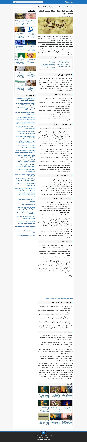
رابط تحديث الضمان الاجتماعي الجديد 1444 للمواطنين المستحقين (26, 147)
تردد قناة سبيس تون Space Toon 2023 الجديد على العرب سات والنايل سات (25, 189)
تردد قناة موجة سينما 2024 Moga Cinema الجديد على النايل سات (26, 132)
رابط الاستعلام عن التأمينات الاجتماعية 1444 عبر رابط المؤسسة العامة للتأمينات (25, 151)
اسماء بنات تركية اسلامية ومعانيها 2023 (26, 232)
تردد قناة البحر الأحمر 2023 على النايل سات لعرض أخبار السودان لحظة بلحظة (25, 118)
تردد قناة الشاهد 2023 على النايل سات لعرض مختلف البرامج (25, 128)
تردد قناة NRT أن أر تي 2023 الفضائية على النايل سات (25, 184)
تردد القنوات (47, 439)
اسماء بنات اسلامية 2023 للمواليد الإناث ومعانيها (25, 227)
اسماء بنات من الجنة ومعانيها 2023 (26, 236)
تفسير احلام (40, 439)
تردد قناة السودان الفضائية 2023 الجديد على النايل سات (25, 175)
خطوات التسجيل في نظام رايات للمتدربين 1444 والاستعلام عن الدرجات (25, 165)
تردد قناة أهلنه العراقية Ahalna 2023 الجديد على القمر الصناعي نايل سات (25, 180)
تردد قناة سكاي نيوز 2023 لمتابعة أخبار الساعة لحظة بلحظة (25, 109)
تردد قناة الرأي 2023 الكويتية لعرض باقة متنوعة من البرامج (25, 113)
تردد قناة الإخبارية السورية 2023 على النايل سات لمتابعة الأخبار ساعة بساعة (25, 123)
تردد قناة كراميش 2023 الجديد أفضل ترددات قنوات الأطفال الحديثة (26, 99)
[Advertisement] (55, 287)
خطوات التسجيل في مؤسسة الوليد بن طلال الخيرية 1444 (25, 170)
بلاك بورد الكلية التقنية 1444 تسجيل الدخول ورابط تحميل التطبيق (26, 156)
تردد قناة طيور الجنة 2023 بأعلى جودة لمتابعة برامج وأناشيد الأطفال (25, 104)
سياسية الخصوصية (43, 437)
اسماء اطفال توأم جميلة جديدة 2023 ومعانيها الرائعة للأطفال (26, 217)
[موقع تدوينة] (69, 2)
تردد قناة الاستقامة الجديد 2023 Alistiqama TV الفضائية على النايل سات (26, 195)
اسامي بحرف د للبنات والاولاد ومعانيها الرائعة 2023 (25, 213)
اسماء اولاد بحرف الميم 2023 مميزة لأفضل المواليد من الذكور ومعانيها (26, 208)
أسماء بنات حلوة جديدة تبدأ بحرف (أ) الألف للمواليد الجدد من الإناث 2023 (26, 222)
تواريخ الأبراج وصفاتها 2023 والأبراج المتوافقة (26, 200)
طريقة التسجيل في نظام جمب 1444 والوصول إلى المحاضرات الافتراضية (26, 161)
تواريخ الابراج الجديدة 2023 (28, 204)
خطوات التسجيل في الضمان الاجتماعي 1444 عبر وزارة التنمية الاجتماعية (25, 142)
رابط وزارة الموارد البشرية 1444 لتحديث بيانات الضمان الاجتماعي (25, 137)
